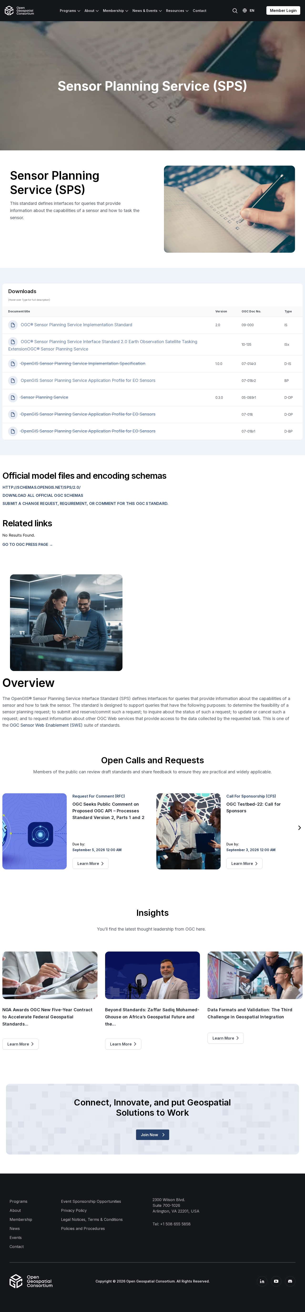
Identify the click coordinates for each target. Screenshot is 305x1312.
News (15, 1228)
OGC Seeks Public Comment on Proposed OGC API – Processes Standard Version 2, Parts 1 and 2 (108, 811)
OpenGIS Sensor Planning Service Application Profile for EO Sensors (87, 380)
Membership (113, 11)
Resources (175, 11)
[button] (5, 828)
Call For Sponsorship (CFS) (251, 796)
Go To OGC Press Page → (27, 544)
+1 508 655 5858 (175, 1224)
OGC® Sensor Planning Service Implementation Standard (76, 324)
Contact (199, 11)
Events (16, 1237)
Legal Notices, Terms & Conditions (92, 1219)
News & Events (145, 11)
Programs (68, 11)
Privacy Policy (74, 1210)
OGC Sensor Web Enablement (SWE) (46, 725)
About (89, 11)
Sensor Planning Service (44, 397)
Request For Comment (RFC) (98, 796)
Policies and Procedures (83, 1228)
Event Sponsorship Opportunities (91, 1201)
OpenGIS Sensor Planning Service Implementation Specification (82, 363)
